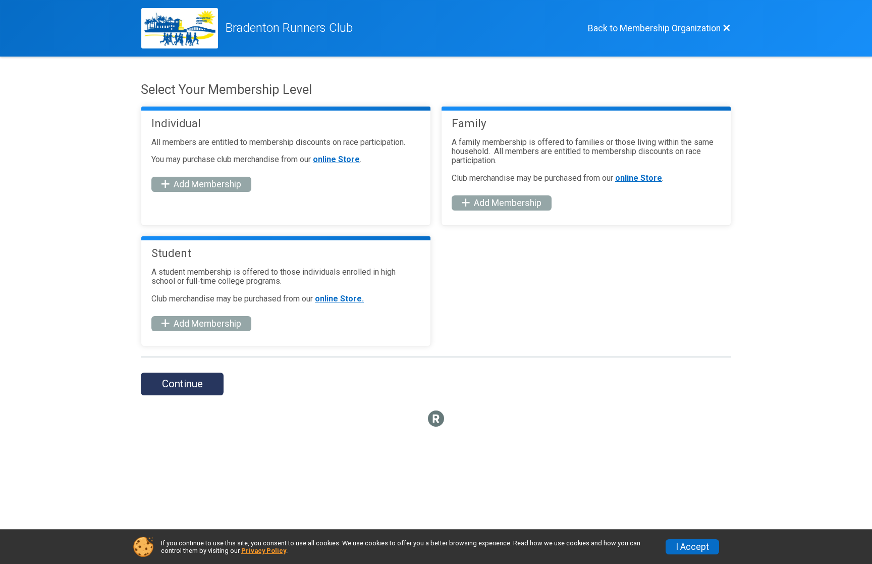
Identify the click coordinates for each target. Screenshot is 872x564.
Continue (182, 384)
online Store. (339, 298)
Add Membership (207, 184)
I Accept (692, 547)
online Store (336, 159)
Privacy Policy (263, 550)
